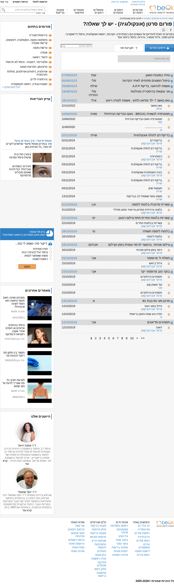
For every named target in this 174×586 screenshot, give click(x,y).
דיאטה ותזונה (142, 551)
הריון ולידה (144, 536)
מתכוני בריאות (120, 547)
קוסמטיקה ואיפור (122, 531)
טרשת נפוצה (40, 47)
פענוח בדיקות (98, 525)
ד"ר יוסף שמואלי (27, 492)
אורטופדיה (144, 529)
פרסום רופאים (76, 529)
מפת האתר (78, 547)
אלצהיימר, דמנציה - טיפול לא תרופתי (26, 62)
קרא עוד (27, 510)
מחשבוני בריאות (119, 1)
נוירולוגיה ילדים (38, 79)
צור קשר (4, 1)
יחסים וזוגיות (121, 551)
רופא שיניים (143, 540)
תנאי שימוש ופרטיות (77, 535)
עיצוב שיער (121, 539)
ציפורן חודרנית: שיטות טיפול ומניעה (20, 156)
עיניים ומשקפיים (144, 546)
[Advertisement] (27, 204)
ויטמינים (101, 551)
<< (143, 338)
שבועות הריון (99, 540)
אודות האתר (77, 551)
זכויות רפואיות (138, 4)
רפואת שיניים (142, 533)
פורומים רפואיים (151, 18)
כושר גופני (122, 543)
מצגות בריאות (98, 533)
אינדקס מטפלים (101, 564)
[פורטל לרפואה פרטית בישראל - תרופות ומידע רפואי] (161, 9)
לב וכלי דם (144, 525)
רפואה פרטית (168, 18)
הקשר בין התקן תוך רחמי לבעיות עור (14, 354)
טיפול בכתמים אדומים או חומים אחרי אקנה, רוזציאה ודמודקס (15, 330)
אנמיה (43, 52)
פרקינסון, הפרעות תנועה (33, 66)
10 (132, 338)
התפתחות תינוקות (100, 546)
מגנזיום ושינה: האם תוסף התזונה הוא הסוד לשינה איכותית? (14, 302)
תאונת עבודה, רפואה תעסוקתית (29, 84)
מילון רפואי (100, 569)
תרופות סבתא (98, 536)
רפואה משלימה (119, 525)
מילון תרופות (138, 1)
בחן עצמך (100, 554)
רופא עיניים (143, 554)
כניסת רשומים (20, 1)
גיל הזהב (123, 536)
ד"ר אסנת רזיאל (27, 445)
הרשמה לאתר (39, 1)
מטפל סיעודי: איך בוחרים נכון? (33, 140)
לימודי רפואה (40, 57)
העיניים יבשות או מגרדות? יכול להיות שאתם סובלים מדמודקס (20, 171)
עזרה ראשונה (98, 558)
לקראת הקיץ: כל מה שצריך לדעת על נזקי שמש (14, 383)
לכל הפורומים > (11, 87)
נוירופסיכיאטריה (38, 35)
